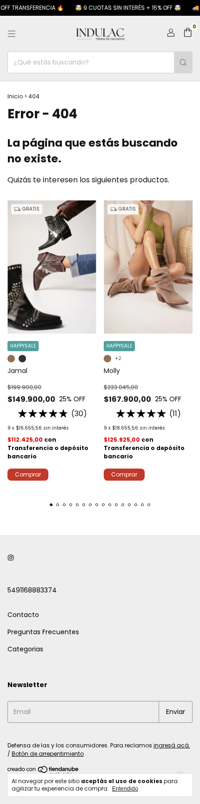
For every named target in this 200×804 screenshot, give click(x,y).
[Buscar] (183, 62)
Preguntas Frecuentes (43, 632)
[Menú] (11, 34)
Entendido (125, 788)
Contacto (23, 614)
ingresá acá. (171, 745)
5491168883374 (32, 590)
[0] (188, 33)
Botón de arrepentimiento (48, 754)
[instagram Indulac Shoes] (10, 558)
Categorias (25, 649)
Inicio (15, 96)
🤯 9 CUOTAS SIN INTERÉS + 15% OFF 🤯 (124, 8)
